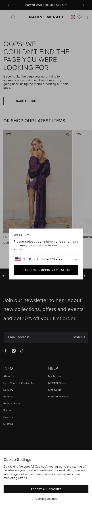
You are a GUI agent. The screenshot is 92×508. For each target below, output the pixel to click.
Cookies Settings (46, 499)
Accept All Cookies (46, 489)
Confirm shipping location (46, 270)
